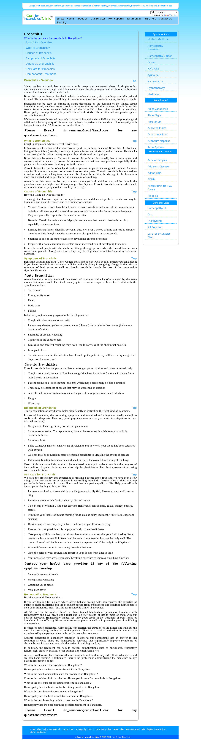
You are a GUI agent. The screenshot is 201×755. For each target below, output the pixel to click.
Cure (150, 214)
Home (70, 18)
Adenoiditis (154, 173)
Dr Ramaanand (53, 729)
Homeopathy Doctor (159, 56)
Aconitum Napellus (159, 141)
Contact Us (165, 18)
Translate (173, 15)
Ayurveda (153, 75)
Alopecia (153, 195)
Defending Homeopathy (151, 729)
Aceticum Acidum (158, 134)
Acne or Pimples (157, 160)
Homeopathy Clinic (103, 729)
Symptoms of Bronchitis (40, 58)
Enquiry (61, 22)
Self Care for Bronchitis (40, 69)
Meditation (153, 94)
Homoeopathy (132, 729)
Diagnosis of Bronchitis (40, 63)
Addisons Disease (158, 166)
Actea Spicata (156, 147)
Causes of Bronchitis (39, 53)
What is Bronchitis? (38, 47)
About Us (82, 18)
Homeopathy (116, 18)
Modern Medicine (157, 39)
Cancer (151, 62)
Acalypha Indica (157, 128)
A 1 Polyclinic (155, 227)
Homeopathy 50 (156, 208)
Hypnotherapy (156, 88)
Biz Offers (150, 18)
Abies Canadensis (158, 109)
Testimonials (134, 18)
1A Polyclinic (154, 220)
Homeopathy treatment (155, 47)
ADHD (151, 179)
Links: (60, 18)
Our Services (98, 18)
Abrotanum (154, 121)
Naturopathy (155, 81)
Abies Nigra (154, 115)
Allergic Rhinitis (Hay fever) (160, 187)
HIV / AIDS (153, 68)
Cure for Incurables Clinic (159, 235)
